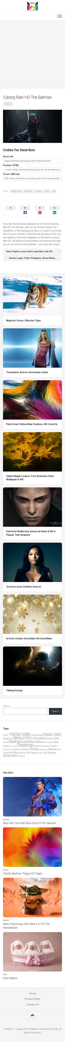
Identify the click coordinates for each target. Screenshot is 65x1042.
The (54, 191)
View (44, 753)
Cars (55, 742)
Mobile (34, 749)
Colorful (6, 746)
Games (11, 750)
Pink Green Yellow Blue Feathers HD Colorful (31, 424)
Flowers (54, 746)
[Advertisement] (32, 54)
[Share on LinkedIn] (54, 209)
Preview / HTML (11, 165)
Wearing (51, 752)
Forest (5, 750)
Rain (47, 191)
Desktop (25, 745)
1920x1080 (19, 734)
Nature (52, 749)
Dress (37, 745)
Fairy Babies (10, 978)
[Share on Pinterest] (39, 209)
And (56, 738)
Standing (21, 753)
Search (6, 706)
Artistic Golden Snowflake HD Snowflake (29, 638)
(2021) (5, 735)
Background (19, 741)
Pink (59, 749)
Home (32, 993)
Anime (5, 742)
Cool (11, 746)
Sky (15, 752)
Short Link (8, 156)
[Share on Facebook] (25, 209)
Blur (45, 742)
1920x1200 (36, 735)
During (42, 746)
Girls (20, 750)
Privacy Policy (32, 998)
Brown (50, 742)
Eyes (48, 746)
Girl (16, 749)
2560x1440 (16, 191)
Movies (8, 103)
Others (6, 870)
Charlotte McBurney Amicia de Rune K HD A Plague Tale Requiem (30, 533)
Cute (15, 746)
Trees (33, 752)
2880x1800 (7, 738)
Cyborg (38, 191)
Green (26, 749)
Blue (40, 742)
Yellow (21, 756)
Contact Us (32, 1004)
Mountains (43, 750)
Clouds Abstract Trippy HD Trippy (22, 873)
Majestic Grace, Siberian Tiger (23, 320)
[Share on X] (10, 209)
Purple (5, 753)
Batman (28, 191)
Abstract (49, 738)
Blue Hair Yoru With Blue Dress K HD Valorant (29, 823)
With (14, 756)
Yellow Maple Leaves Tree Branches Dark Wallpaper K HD (30, 478)
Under (39, 753)
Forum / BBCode (11, 174)
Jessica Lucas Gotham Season (23, 586)
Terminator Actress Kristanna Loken (27, 372)
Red (11, 752)
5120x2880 (37, 738)
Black (32, 742)
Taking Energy (14, 690)
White (7, 756)
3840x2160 (21, 738)
